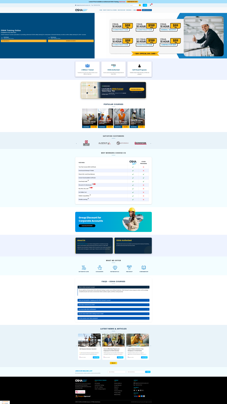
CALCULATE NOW (87, 225)
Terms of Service (118, 391)
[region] (113, 143)
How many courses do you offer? (87, 304)
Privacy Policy (117, 392)
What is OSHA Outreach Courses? (87, 287)
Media (134, 10)
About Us (116, 387)
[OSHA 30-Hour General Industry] (105, 117)
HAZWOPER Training (99, 385)
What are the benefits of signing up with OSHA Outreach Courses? (95, 300)
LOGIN (145, 5)
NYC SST (139, 10)
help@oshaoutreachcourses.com (83, 5)
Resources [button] (128, 10)
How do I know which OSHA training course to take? (91, 313)
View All (113, 363)
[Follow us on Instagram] (142, 390)
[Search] (140, 5)
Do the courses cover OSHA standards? (88, 318)
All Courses (114, 10)
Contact (116, 389)
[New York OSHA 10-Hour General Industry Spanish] (89, 117)
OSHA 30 (109, 10)
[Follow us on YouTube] (138, 390)
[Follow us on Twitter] (136, 390)
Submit (148, 372)
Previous (81, 119)
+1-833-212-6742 (96, 5)
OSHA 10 (104, 10)
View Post (96, 357)
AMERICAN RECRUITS (147, 10)
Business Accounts (71, 40)
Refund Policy (117, 394)
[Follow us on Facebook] (134, 390)
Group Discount (121, 10)
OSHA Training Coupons (100, 389)
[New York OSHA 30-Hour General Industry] (137, 117)
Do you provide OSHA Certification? (87, 309)
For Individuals (5, 40)
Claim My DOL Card (132, 1)
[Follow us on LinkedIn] (140, 390)
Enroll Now (86, 127)
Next (146, 119)
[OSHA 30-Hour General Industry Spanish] (121, 117)
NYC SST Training (98, 387)
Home (101, 10)
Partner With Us (118, 383)
